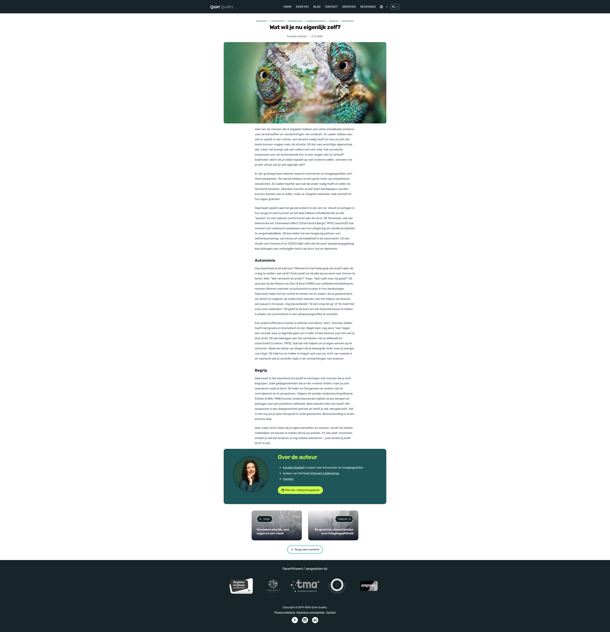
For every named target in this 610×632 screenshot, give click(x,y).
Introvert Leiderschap (324, 473)
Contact (288, 479)
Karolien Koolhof (293, 467)
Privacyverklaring (284, 612)
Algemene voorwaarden (310, 612)
